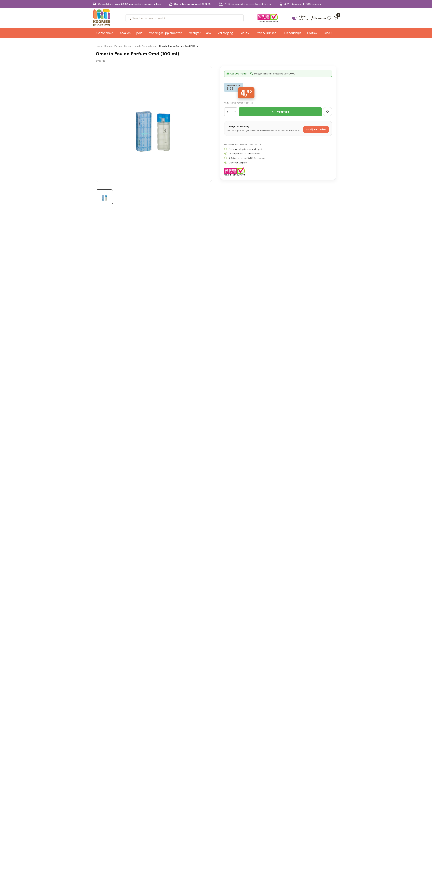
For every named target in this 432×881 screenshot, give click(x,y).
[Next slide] (211, 125)
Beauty (108, 46)
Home (99, 46)
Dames (127, 46)
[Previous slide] (97, 125)
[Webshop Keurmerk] (268, 18)
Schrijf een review (316, 129)
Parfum (118, 46)
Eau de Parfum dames (145, 46)
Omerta (101, 60)
